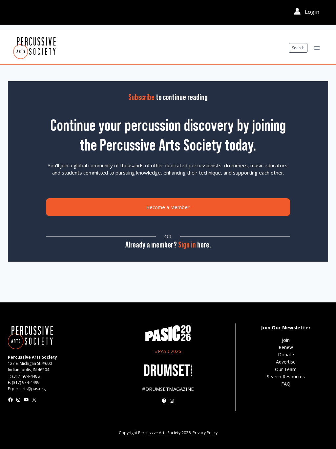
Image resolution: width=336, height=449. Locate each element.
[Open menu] (317, 48)
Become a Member (168, 207)
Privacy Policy (205, 433)
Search (298, 48)
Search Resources (286, 376)
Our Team (286, 369)
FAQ (285, 384)
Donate (286, 354)
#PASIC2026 (168, 351)
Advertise (286, 362)
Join (286, 340)
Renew (286, 347)
